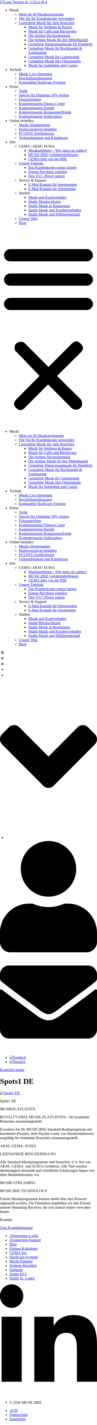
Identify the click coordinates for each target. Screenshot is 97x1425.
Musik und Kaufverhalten (47, 197)
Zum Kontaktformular (16, 1228)
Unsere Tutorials (31, 163)
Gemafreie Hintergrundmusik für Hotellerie (60, 44)
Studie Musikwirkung (44, 202)
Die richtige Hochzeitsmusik (49, 36)
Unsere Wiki (28, 219)
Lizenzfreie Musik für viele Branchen (46, 23)
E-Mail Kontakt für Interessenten (52, 185)
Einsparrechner (30, 99)
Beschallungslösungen (35, 78)
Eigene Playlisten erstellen (47, 172)
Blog (22, 223)
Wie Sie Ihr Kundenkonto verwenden (46, 19)
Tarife (23, 91)
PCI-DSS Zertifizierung (36, 133)
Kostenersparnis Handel (36, 108)
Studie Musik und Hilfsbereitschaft (54, 214)
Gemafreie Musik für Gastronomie (53, 57)
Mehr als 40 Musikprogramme (41, 14)
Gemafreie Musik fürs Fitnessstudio (54, 61)
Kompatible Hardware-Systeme (42, 82)
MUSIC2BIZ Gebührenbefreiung (53, 155)
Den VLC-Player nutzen (46, 176)
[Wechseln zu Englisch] (17, 1057)
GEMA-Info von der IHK (47, 159)
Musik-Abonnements (34, 125)
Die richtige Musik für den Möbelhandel (58, 40)
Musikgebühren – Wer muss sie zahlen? (57, 150)
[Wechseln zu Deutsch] (17, 1062)
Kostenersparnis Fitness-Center (42, 104)
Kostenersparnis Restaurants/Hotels (45, 112)
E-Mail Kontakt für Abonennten (52, 189)
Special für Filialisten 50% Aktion (44, 95)
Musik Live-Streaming (35, 74)
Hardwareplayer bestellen (38, 129)
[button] (48, 327)
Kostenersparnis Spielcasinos (40, 116)
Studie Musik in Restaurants (49, 206)
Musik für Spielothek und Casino (52, 65)
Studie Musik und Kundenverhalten (54, 210)
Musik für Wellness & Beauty (50, 27)
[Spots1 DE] (10, 1093)
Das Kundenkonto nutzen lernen (52, 168)
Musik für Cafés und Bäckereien (52, 31)
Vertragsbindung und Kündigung (43, 138)
